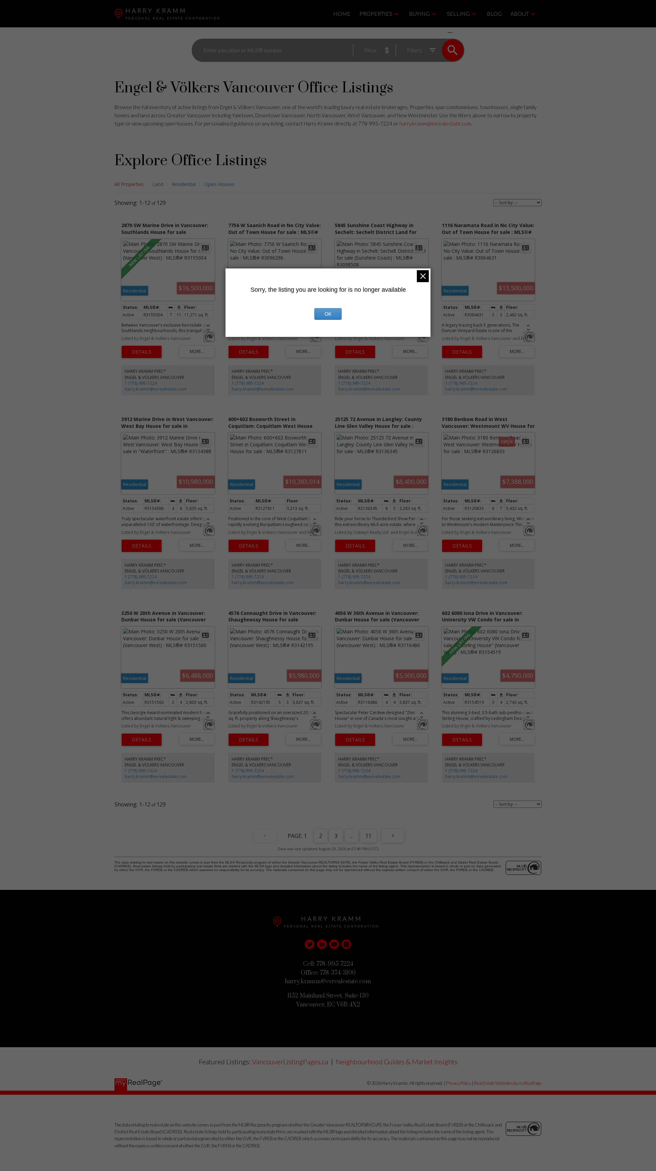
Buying (419, 13)
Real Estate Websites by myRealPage (508, 1083)
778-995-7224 (375, 123)
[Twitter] (309, 944)
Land (157, 184)
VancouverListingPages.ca (290, 1061)
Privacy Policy (458, 1083)
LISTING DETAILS (142, 352)
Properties (375, 13)
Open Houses (219, 184)
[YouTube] (334, 944)
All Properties (129, 184)
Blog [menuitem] (494, 13)
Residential (184, 184)
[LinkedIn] (322, 944)
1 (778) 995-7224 (141, 383)
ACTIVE (433, 32)
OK (328, 314)
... (351, 836)
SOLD (460, 32)
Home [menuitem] (342, 13)
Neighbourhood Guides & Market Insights (396, 1061)
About (519, 13)
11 (368, 836)
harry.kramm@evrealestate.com (435, 123)
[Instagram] (346, 944)
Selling (458, 13)
